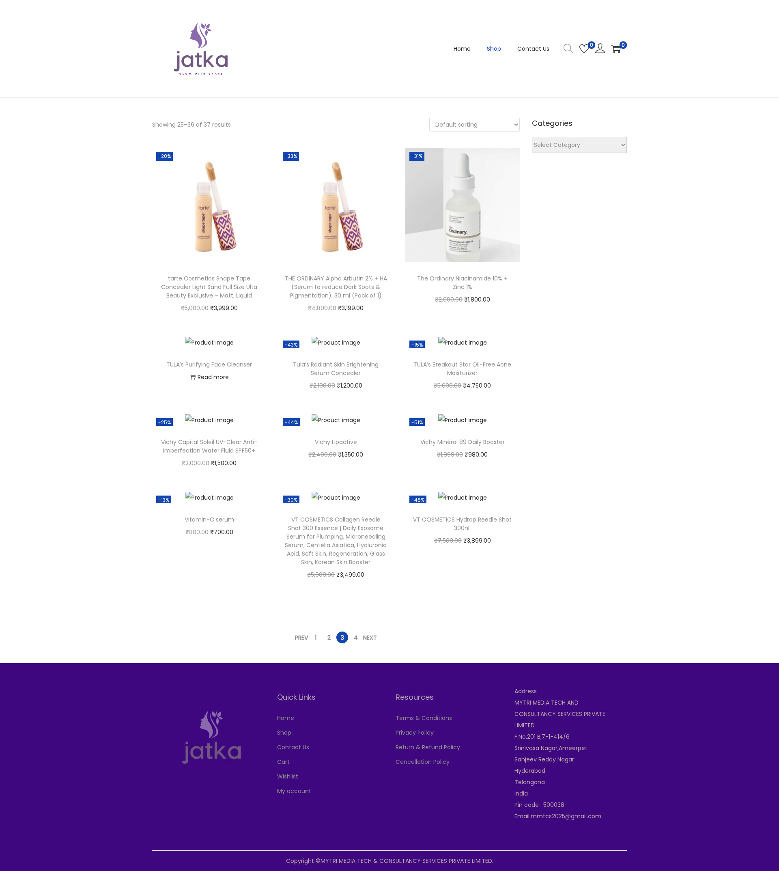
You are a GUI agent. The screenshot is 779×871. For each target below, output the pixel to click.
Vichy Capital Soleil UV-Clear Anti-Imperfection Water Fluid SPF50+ (209, 446)
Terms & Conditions (424, 718)
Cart (283, 762)
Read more (213, 377)
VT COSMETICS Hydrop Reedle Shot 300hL (462, 523)
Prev (301, 638)
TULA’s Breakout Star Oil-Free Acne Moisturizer (462, 368)
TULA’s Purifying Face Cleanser (209, 364)
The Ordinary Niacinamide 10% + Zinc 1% (462, 282)
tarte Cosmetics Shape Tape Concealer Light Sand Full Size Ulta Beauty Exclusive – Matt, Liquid (209, 287)
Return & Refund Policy (428, 747)
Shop (284, 733)
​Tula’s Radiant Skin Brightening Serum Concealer (336, 368)
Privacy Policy (415, 733)
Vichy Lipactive (336, 442)
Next (370, 638)
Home (285, 718)
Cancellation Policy (423, 762)
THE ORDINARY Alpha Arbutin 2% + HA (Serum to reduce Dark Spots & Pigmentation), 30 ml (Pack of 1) (336, 287)
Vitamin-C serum (209, 519)
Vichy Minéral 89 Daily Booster (462, 442)
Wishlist (287, 776)
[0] (584, 49)
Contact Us (293, 747)
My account (294, 791)
